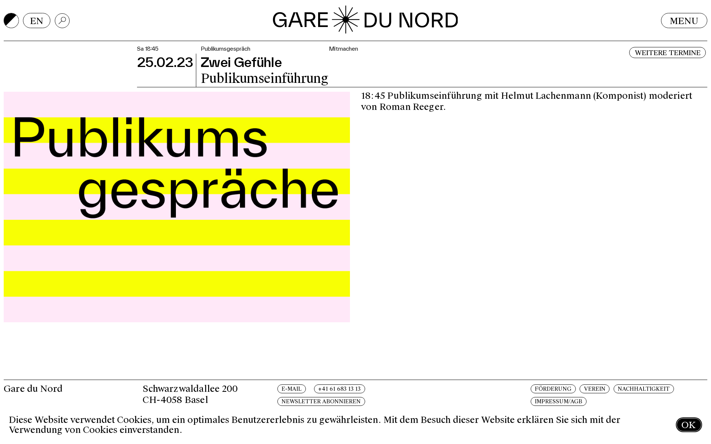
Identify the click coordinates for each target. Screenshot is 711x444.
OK (688, 425)
